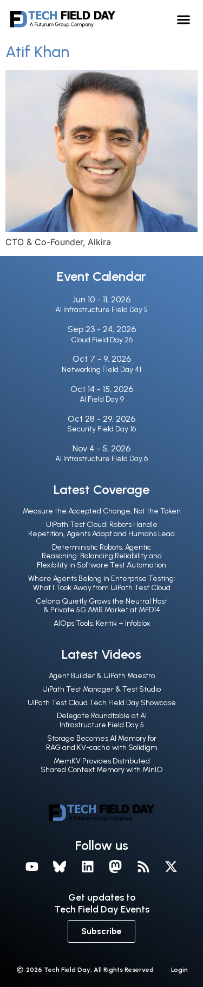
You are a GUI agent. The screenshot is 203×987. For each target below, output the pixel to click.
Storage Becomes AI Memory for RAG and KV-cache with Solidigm (102, 743)
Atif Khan (37, 52)
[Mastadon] (116, 866)
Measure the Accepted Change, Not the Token (102, 511)
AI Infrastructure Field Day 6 (101, 458)
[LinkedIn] (87, 866)
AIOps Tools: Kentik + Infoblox (102, 623)
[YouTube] (32, 866)
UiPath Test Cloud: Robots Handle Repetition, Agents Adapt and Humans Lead (101, 529)
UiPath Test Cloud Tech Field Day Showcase (102, 702)
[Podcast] (143, 866)
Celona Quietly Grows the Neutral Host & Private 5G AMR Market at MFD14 (101, 606)
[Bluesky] (59, 866)
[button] (183, 19)
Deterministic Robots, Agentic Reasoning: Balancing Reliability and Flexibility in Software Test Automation (101, 556)
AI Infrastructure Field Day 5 (101, 309)
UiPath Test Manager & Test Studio (101, 689)
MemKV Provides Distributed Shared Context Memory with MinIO (102, 765)
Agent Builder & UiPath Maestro (102, 675)
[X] (171, 866)
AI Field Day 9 (102, 399)
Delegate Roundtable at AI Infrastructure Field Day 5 (102, 720)
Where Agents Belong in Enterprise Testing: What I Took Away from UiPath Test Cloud (101, 583)
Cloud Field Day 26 (102, 339)
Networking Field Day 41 (101, 369)
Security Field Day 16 (101, 429)
